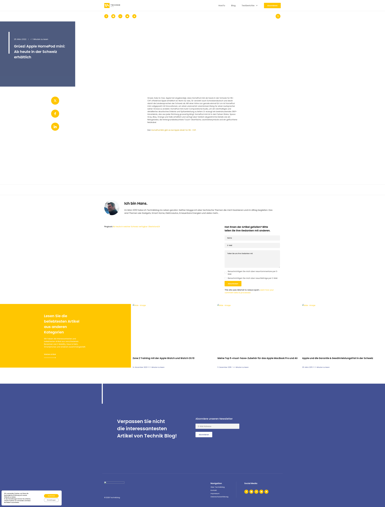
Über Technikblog (218, 487)
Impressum (215, 493)
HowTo (221, 5)
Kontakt (214, 490)
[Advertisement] (192, 150)
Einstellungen (51, 500)
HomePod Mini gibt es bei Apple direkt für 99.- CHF (173, 130)
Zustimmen (51, 496)
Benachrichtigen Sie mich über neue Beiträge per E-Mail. (253, 278)
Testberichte (248, 5)
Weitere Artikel (50, 354)
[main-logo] (112, 5)
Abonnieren (272, 5)
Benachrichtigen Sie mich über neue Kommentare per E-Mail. (253, 272)
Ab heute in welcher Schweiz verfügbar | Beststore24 (136, 226)
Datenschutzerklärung (219, 497)
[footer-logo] (114, 485)
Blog (233, 5)
